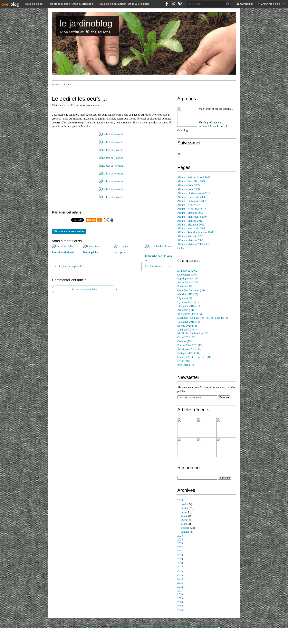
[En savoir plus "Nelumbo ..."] (226, 447)
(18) (185, 310)
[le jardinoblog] (187, 117)
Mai (183, 516)
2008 (180, 602)
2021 (180, 551)
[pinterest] (179, 4)
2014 (180, 578)
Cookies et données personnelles (189, 626)
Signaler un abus (151, 626)
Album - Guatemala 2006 (191, 197)
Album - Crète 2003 (188, 185)
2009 (180, 598)
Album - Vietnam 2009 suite (193, 244)
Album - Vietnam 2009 (190, 240)
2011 (180, 590)
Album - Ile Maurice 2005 (191, 201)
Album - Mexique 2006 (190, 212)
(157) (187, 274)
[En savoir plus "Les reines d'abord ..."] (187, 428)
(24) (187, 294)
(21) (184, 298)
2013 (180, 582)
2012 (180, 586)
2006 (180, 610)
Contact (68, 84)
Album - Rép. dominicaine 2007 (195, 232)
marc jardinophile (83, 626)
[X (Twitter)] (173, 4)
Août (184, 504)
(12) (189, 349)
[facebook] (166, 4)
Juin (183, 512)
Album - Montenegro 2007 (192, 216)
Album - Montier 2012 (190, 220)
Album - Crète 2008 (188, 189)
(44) (188, 282)
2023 (180, 543)
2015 (180, 574)
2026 (180, 500)
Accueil (56, 84)
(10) (188, 353)
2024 (180, 539)
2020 (180, 555)
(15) (203, 317)
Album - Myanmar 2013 (190, 224)
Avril (184, 519)
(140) (187, 278)
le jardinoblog (86, 23)
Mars (184, 523)
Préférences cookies (217, 626)
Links (180, 248)
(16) (189, 313)
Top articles (122, 626)
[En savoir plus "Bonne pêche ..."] (206, 428)
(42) (184, 286)
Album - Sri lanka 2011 (190, 236)
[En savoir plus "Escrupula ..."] (226, 428)
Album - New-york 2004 (191, 228)
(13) (192, 333)
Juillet (184, 508)
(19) (188, 306)
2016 (180, 571)
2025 (180, 535)
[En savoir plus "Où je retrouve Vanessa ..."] (206, 447)
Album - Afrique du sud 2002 (193, 177)
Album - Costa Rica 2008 (191, 181)
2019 (180, 559)
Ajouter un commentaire (84, 289)
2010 (180, 594)
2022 (180, 547)
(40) (191, 290)
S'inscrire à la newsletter (69, 231)
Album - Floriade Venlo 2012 (193, 193)
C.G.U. (166, 626)
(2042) (187, 270)
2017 (180, 567)
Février (185, 527)
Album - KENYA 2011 (190, 205)
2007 (180, 606)
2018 (180, 563)
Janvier (185, 531)
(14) (187, 325)
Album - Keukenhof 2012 (191, 208)
